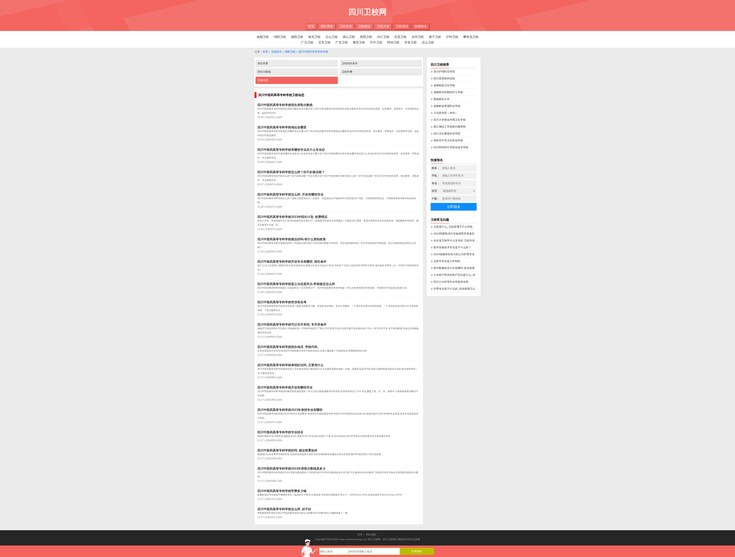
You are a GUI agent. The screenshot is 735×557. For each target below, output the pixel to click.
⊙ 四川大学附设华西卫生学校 (448, 119)
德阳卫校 (297, 36)
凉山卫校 (428, 42)
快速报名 (421, 26)
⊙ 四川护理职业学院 (443, 71)
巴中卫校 (376, 42)
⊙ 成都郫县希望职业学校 (445, 105)
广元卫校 (307, 42)
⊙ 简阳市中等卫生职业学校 (447, 140)
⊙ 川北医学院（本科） (444, 112)
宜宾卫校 (324, 42)
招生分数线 (264, 71)
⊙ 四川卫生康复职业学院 (445, 133)
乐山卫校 (331, 36)
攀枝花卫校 (471, 36)
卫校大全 (383, 26)
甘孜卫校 (410, 42)
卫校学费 (347, 71)
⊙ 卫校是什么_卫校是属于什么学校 (452, 226)
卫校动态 (262, 80)
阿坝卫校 (393, 42)
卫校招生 (364, 26)
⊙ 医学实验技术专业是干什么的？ (451, 247)
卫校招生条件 (350, 63)
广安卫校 (342, 42)
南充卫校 (314, 36)
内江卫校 (383, 36)
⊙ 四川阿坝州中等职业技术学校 (449, 147)
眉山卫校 (349, 36)
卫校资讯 (402, 26)
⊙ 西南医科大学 (440, 99)
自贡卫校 (400, 36)
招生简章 (327, 26)
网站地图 (371, 534)
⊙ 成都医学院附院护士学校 (447, 92)
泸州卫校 (452, 36)
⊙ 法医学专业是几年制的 (445, 261)
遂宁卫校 (435, 36)
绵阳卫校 (280, 36)
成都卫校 (262, 36)
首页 (311, 26)
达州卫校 (418, 36)
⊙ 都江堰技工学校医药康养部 (448, 126)
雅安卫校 (359, 42)
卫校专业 (346, 26)
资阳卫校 (366, 36)
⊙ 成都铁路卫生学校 (443, 85)
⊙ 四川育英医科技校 (443, 78)
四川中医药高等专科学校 (313, 51)
